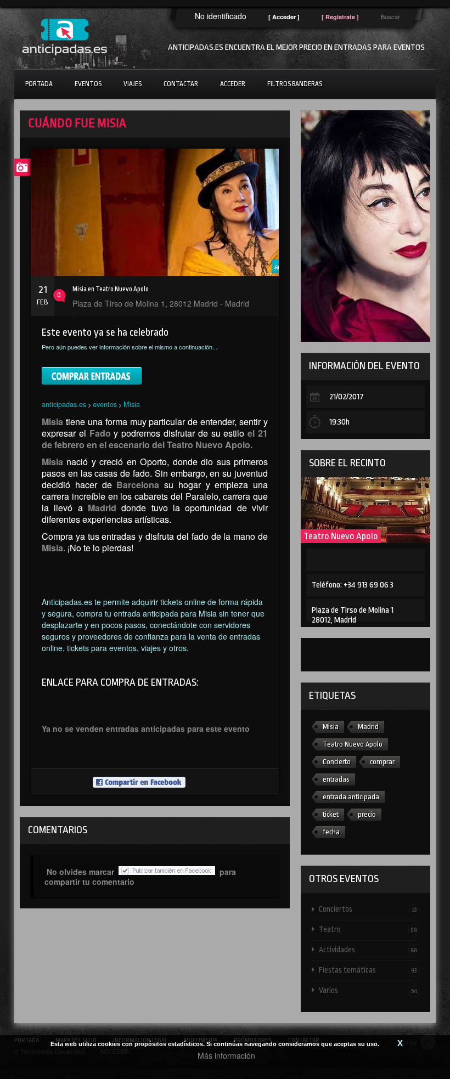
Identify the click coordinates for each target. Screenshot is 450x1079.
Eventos (88, 84)
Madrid (368, 726)
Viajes (132, 84)
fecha (331, 832)
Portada (39, 84)
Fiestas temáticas (368, 969)
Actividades (368, 949)
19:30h (339, 422)
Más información (226, 1055)
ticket (331, 814)
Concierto (337, 762)
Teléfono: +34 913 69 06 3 (352, 585)
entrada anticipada (351, 797)
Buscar (390, 16)
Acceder (232, 84)
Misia (131, 404)
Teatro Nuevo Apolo (340, 536)
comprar (382, 762)
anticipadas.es (64, 404)
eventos (105, 404)
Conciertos (368, 909)
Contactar (181, 84)
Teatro (368, 929)
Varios (368, 990)
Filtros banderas (294, 84)
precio (367, 814)
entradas (336, 779)
